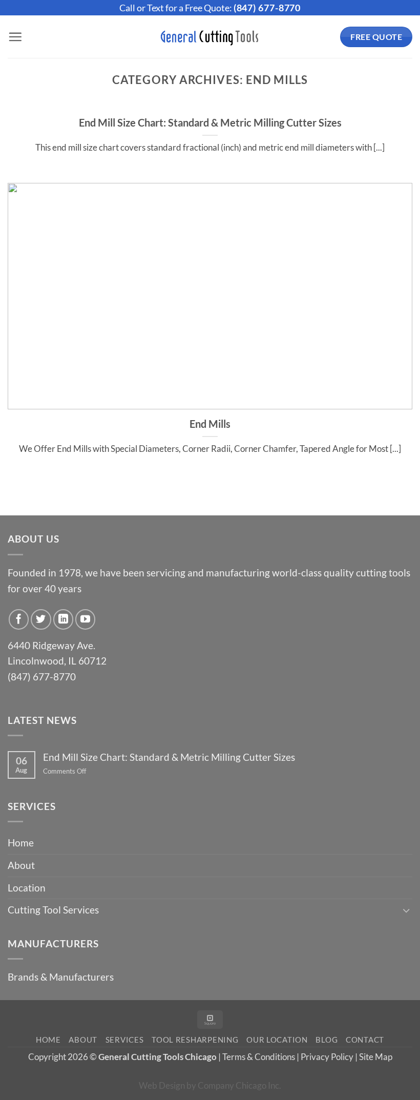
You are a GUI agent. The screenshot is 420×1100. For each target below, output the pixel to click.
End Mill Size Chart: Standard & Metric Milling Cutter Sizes (210, 122)
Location (27, 888)
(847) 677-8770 (267, 7)
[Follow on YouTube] (85, 619)
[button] (15, 37)
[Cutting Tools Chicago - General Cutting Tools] (210, 36)
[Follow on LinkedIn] (63, 619)
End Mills (210, 424)
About (21, 865)
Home (21, 842)
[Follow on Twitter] (41, 619)
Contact (365, 1039)
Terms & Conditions (258, 1056)
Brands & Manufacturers (61, 977)
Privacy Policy (327, 1056)
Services (125, 1039)
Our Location (277, 1039)
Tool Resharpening (195, 1039)
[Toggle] (406, 910)
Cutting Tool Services (53, 910)
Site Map (375, 1056)
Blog (327, 1039)
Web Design (162, 1085)
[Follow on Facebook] (19, 619)
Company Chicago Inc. (239, 1085)
